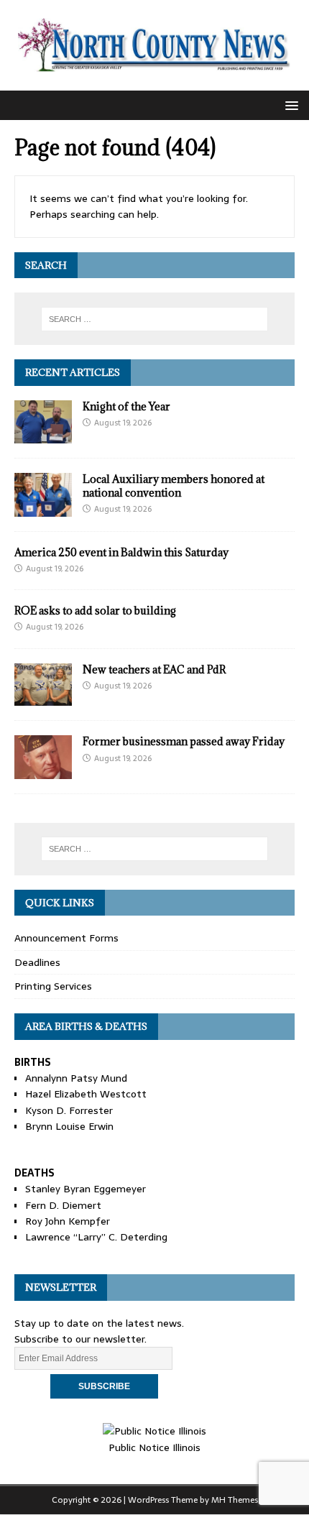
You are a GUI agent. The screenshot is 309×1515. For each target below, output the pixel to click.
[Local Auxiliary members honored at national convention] (43, 508)
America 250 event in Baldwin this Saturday (121, 552)
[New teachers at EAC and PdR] (43, 698)
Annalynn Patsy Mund (76, 1078)
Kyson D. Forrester (69, 1110)
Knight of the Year (126, 406)
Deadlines (37, 962)
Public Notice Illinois (154, 1447)
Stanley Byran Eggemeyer (85, 1189)
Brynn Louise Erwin (69, 1126)
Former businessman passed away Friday (184, 741)
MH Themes (234, 1500)
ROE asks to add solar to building (95, 610)
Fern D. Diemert (63, 1205)
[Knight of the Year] (43, 435)
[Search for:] (155, 319)
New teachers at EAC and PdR (154, 669)
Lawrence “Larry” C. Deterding (96, 1237)
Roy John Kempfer (67, 1221)
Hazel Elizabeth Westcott (86, 1094)
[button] (289, 104)
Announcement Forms (66, 938)
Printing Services (53, 986)
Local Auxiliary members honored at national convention (173, 485)
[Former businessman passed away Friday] (43, 770)
